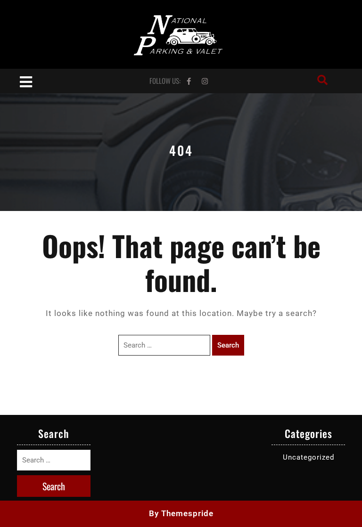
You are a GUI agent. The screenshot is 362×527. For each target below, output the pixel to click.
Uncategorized (308, 457)
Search (228, 345)
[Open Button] (26, 81)
